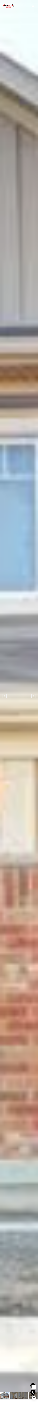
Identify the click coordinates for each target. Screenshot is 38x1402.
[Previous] (5, 696)
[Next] (33, 696)
